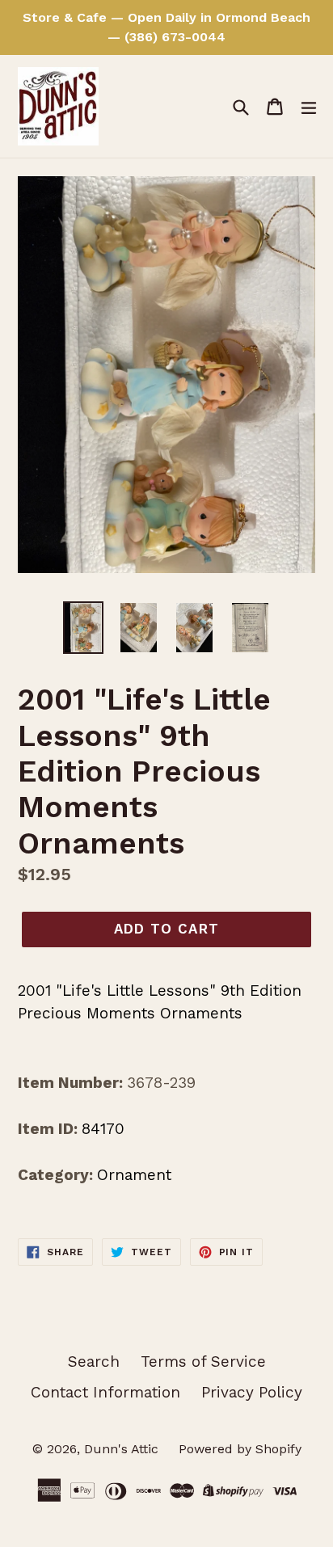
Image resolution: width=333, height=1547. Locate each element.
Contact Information (105, 1392)
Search (94, 1361)
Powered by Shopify (240, 1448)
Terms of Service (203, 1361)
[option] (83, 627)
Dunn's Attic (123, 1448)
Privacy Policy (251, 1392)
